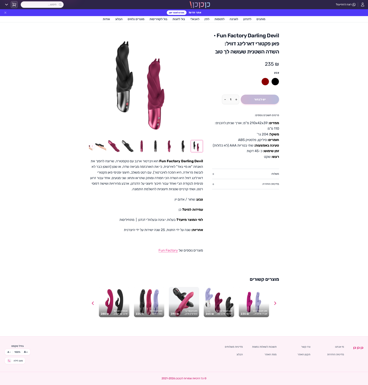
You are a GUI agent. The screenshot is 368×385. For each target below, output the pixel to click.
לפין (207, 19)
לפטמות (219, 19)
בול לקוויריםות (158, 19)
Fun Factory (168, 250)
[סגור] (5, 12)
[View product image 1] (197, 146)
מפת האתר (270, 354)
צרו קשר (305, 346)
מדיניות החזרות (335, 354)
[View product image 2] (183, 146)
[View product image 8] (100, 146)
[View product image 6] (128, 146)
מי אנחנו (339, 346)
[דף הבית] (199, 4)
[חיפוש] (60, 4)
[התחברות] (362, 4)
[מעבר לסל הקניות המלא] (14, 4)
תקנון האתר (303, 354)
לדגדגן (247, 19)
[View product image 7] (114, 146)
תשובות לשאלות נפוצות (264, 346)
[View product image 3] (169, 146)
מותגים (260, 19)
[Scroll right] (275, 303)
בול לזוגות (178, 19)
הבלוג (118, 19)
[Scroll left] (93, 303)
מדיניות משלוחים (234, 346)
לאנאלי (194, 19)
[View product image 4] (155, 146)
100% (17, 352)
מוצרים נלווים (136, 19)
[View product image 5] (142, 146)
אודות (106, 19)
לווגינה (234, 19)
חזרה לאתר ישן (176, 12)
